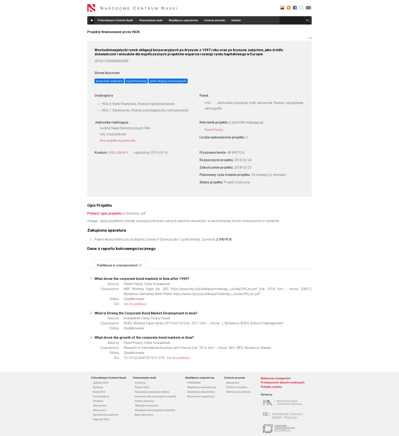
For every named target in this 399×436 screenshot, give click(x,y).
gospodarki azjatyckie (109, 81)
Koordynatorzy (101, 396)
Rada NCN (99, 392)
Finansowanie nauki (151, 20)
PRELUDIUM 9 (118, 152)
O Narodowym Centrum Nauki (115, 20)
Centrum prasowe (214, 20)
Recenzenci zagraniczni (200, 396)
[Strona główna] (132, 8)
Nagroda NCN (101, 419)
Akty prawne (100, 405)
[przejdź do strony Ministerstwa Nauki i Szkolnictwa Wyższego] (283, 402)
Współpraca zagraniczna (183, 20)
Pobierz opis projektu (104, 213)
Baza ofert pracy (144, 415)
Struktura (98, 401)
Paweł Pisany (214, 130)
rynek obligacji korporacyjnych (168, 81)
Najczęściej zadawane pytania (152, 392)
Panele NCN (142, 387)
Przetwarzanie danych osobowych (283, 382)
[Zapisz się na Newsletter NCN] (301, 7)
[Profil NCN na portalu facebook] (294, 7)
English (308, 7)
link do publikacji (135, 304)
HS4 (208, 103)
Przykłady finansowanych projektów (155, 410)
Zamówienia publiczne (105, 415)
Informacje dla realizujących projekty (155, 396)
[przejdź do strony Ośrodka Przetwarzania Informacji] (283, 428)
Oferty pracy (99, 410)
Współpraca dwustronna (201, 392)
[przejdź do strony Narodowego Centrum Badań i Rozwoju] (283, 415)
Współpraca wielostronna (201, 387)
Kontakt (236, 20)
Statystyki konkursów (146, 405)
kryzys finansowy (136, 81)
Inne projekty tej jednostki (118, 140)
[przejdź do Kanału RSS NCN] (288, 7)
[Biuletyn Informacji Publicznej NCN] (282, 7)
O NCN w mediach (236, 387)
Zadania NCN (100, 383)
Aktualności (232, 383)
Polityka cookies (271, 386)
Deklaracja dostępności (276, 378)
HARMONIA (194, 383)
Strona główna (92, 20)
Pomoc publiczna (144, 401)
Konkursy (140, 383)
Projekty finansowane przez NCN (113, 32)
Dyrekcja (98, 387)
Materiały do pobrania (238, 392)
